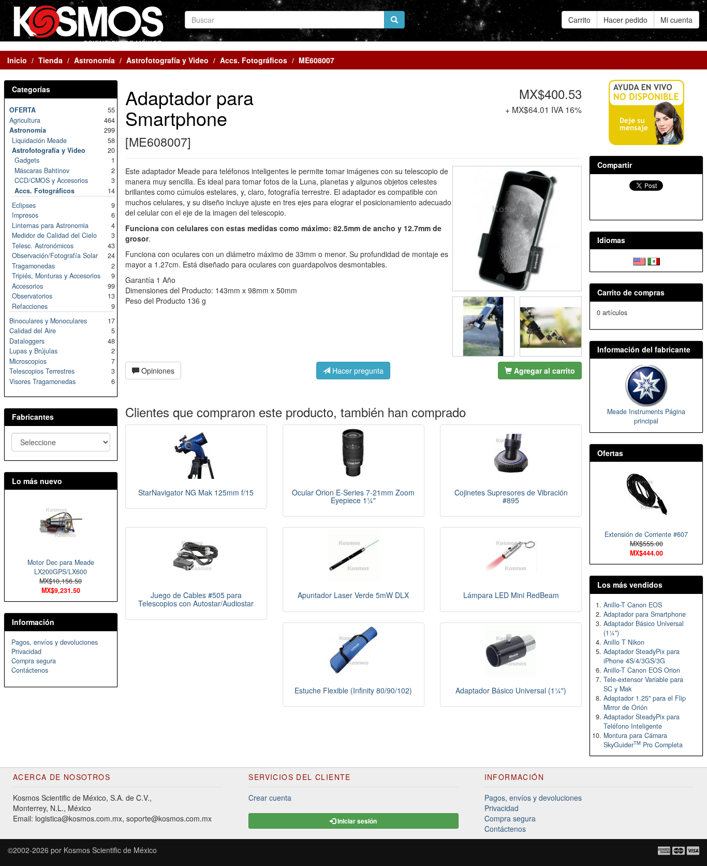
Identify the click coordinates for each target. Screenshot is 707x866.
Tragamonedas (33, 266)
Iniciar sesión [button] (356, 821)
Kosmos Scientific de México (110, 850)
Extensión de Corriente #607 (646, 534)
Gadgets (26, 160)
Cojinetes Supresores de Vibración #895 (511, 496)
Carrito (579, 20)
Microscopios (28, 361)
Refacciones (30, 306)
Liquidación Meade (39, 140)
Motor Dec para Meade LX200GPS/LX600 (60, 567)
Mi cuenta (676, 20)
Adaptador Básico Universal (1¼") (510, 690)
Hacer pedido (625, 20)
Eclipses (24, 205)
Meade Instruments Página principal (646, 416)
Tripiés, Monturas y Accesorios (56, 275)
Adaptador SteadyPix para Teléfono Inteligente (641, 721)
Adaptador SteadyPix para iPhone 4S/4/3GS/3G (641, 656)
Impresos (25, 215)
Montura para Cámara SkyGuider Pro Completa (643, 740)
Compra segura (33, 660)
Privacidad (26, 651)
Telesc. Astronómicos (42, 245)
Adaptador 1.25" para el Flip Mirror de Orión (644, 702)
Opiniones (156, 370)
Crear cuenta (269, 797)
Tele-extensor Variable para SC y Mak (643, 684)
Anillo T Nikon (623, 642)
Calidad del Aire (32, 330)
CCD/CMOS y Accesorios (51, 180)
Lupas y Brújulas (33, 351)
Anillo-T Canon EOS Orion (641, 670)
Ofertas (610, 453)
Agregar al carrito (543, 370)
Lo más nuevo (37, 481)
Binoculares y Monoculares (48, 320)
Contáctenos (29, 670)
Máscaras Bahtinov (41, 170)
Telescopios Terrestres (42, 371)
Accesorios (27, 286)
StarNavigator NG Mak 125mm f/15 (196, 492)
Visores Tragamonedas (42, 381)
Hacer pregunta (357, 370)
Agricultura (24, 120)
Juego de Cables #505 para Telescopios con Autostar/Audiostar (196, 599)
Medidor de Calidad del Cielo (54, 235)
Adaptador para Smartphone (644, 614)
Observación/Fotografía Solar (55, 255)
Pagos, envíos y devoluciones (54, 642)
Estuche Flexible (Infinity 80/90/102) (353, 690)
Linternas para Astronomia (50, 225)
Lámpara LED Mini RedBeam (511, 595)
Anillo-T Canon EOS (632, 604)
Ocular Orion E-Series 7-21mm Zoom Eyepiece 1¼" (353, 496)
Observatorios (32, 296)
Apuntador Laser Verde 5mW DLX (353, 595)
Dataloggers (27, 341)
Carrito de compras (631, 292)
